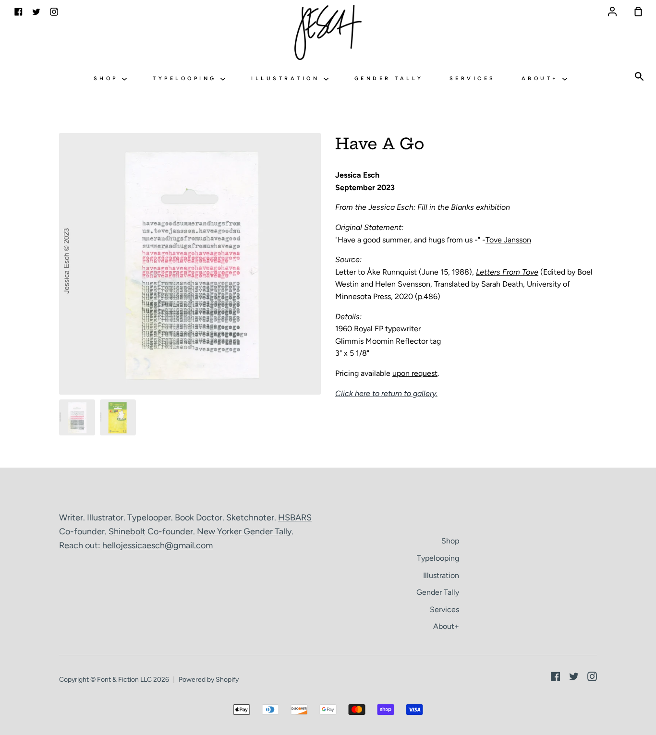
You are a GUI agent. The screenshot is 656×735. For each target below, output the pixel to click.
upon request (414, 373)
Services (472, 78)
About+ (542, 78)
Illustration (287, 78)
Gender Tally (389, 78)
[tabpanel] (190, 264)
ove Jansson (510, 239)
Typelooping (186, 78)
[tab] (77, 417)
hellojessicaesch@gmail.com (157, 545)
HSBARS (295, 517)
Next (318, 335)
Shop (108, 78)
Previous (62, 335)
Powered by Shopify (209, 679)
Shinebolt (127, 531)
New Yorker (220, 531)
